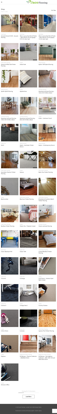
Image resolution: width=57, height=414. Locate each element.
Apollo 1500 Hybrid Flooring (46, 64)
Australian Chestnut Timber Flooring (8, 172)
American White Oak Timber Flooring (8, 65)
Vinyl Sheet (3, 34)
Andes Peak (23, 64)
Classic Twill (23, 251)
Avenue (22, 172)
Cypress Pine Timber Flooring (46, 331)
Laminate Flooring (42, 89)
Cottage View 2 (24, 305)
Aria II (2, 145)
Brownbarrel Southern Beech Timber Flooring (46, 199)
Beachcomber (4, 199)
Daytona (3, 356)
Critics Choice (4, 331)
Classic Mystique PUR (6, 251)
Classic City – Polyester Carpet (27, 226)
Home (2, 11)
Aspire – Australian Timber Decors (27, 145)
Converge (22, 278)
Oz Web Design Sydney (36, 407)
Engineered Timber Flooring (26, 354)
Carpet (21, 62)
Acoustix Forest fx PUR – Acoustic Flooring (9, 36)
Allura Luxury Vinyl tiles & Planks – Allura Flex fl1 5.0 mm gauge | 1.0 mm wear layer (47, 37)
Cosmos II (3, 305)
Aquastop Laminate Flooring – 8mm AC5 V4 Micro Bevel (27, 119)
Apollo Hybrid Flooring (7, 91)
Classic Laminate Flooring (45, 226)
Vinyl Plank (22, 34)
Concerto (3, 278)
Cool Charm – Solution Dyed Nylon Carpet (46, 279)
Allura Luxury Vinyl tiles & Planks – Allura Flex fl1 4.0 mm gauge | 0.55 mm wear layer (28, 37)
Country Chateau (43, 305)
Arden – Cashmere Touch (45, 118)
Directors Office (5, 385)
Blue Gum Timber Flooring (27, 199)
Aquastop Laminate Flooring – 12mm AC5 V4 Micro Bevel (46, 92)
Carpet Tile (3, 143)
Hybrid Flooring (42, 62)
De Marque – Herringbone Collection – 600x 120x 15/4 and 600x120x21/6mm (47, 358)
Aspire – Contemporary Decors (47, 145)
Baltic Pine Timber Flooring (46, 172)
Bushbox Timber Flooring (7, 226)
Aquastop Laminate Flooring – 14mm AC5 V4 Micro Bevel (9, 119)
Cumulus (22, 331)
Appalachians (23, 91)
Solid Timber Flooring (5, 62)
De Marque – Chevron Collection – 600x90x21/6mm (28, 357)
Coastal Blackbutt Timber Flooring (45, 252)
